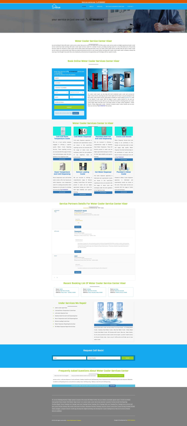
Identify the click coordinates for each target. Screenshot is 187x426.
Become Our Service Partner (123, 408)
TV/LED (122, 399)
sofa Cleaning (72, 404)
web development (97, 408)
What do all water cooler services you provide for (111, 375)
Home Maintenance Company (74, 420)
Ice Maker (127, 399)
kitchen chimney (63, 406)
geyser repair (116, 399)
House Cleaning (65, 404)
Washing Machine (62, 399)
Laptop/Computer (76, 399)
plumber (103, 402)
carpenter (108, 402)
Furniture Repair (56, 404)
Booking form (128, 97)
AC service (54, 399)
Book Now (75, 113)
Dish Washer (70, 402)
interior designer (56, 408)
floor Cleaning (118, 404)
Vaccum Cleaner (102, 399)
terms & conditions (57, 411)
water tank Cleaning (82, 404)
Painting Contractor (101, 406)
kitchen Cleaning (92, 404)
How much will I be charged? (61, 375)
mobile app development (77, 408)
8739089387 (75, 19)
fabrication (77, 406)
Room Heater (62, 402)
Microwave (84, 399)
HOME (84, 6)
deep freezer (77, 402)
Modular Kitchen (130, 406)
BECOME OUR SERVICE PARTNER (115, 6)
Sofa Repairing (123, 402)
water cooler (91, 402)
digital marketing (88, 408)
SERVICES (99, 6)
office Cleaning (100, 404)
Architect (82, 406)
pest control (55, 406)
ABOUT (91, 6)
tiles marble (70, 406)
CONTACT (130, 6)
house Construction (112, 406)
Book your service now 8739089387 (93, 2)
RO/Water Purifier (92, 399)
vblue (57, 7)
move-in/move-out (127, 404)
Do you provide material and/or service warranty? (84, 375)
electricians (97, 402)
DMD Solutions (131, 420)
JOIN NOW (112, 385)
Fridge (69, 399)
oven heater (109, 399)
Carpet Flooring (121, 406)
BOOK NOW (62, 159)
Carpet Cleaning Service (109, 408)
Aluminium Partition (91, 406)
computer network (65, 408)
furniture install (115, 402)
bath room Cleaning (110, 404)
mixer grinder (55, 402)
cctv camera (84, 402)
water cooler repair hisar (61, 307)
